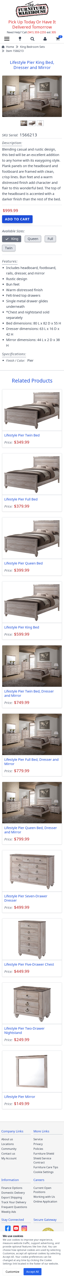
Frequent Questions (14, 1207)
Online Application (45, 1201)
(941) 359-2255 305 (41, 32)
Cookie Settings (43, 1172)
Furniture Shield (43, 1153)
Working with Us (44, 1197)
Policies (38, 1149)
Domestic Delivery (13, 1193)
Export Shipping (11, 1197)
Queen (33, 238)
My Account (9, 1158)
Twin (8, 248)
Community (8, 1149)
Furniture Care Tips (45, 1167)
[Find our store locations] (20, 39)
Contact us (8, 1153)
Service (38, 1139)
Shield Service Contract (42, 1160)
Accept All (32, 1272)
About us (7, 1139)
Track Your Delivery (13, 1202)
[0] (58, 39)
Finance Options (11, 1188)
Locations (7, 1144)
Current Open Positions (42, 1190)
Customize (12, 1272)
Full (50, 238)
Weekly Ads (8, 1212)
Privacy (38, 1144)
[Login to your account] (45, 39)
